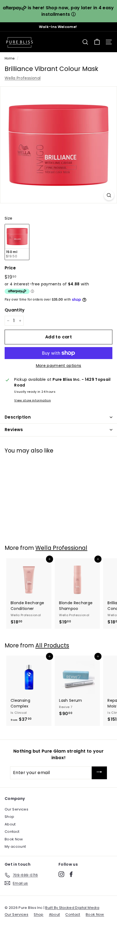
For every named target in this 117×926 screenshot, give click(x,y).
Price (10, 268)
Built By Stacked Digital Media (72, 907)
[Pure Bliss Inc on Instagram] (61, 874)
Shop (9, 816)
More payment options (58, 365)
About (10, 824)
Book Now (14, 839)
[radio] (17, 242)
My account (15, 846)
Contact (12, 831)
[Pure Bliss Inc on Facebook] (71, 874)
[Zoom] (109, 195)
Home (9, 58)
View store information (32, 400)
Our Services (16, 809)
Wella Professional (23, 78)
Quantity (15, 310)
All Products (52, 645)
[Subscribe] (99, 772)
